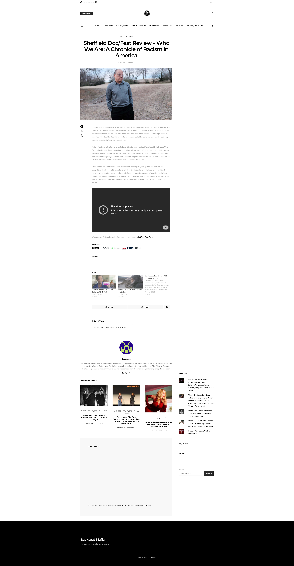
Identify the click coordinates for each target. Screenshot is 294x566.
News (96, 26)
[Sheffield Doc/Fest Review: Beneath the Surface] (130, 282)
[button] (213, 26)
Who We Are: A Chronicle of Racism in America (111, 327)
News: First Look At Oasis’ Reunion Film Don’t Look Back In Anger (94, 417)
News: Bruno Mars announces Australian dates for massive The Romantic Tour (200, 413)
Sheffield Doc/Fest (129, 325)
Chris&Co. (152, 557)
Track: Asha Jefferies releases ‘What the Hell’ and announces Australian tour (174, 56)
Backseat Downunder (89, 410)
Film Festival (128, 36)
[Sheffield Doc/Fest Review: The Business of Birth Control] (104, 282)
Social (182, 453)
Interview (167, 26)
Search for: (183, 469)
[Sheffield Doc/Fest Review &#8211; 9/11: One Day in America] (158, 285)
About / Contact (208, 2)
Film (121, 36)
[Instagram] (96, 2)
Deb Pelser (89, 423)
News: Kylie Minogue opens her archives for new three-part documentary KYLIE (158, 424)
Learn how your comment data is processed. (135, 505)
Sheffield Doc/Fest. (145, 237)
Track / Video (122, 26)
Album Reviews (139, 26)
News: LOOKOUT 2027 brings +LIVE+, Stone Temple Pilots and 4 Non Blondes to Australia (199, 56)
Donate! (179, 26)
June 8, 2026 (131, 427)
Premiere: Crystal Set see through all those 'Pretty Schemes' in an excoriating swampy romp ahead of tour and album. (200, 384)
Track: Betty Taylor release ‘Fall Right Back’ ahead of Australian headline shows (122, 55)
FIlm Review (129, 412)
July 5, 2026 (99, 423)
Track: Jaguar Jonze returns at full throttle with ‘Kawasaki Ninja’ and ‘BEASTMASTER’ (96, 56)
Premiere (109, 26)
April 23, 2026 (163, 430)
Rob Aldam (131, 62)
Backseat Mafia (92, 539)
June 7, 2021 (121, 62)
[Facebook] (81, 2)
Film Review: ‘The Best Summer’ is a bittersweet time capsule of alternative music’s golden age (126, 420)
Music (105, 410)
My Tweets (183, 444)
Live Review (154, 26)
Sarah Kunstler (113, 325)
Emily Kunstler (99, 325)
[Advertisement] (198, 499)
